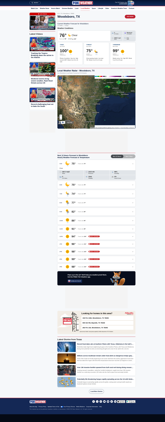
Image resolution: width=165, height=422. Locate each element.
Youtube (104, 401)
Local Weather (85, 8)
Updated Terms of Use (53, 406)
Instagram (101, 401)
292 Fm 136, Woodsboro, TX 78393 (95, 328)
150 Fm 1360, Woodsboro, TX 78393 (95, 318)
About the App (33, 406)
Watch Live (34, 8)
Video (107, 8)
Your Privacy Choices (69, 406)
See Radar (130, 16)
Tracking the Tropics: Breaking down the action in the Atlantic (42, 55)
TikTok (111, 401)
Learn (77, 8)
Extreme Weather (67, 8)
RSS (115, 401)
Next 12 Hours (117, 156)
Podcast (131, 8)
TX (61, 13)
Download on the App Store (121, 401)
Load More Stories (96, 391)
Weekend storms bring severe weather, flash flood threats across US (42, 81)
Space (94, 8)
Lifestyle (100, 8)
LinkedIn (108, 401)
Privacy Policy (42, 406)
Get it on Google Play (130, 401)
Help (100, 406)
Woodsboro (66, 13)
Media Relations (80, 406)
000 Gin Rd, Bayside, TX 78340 (93, 323)
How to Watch (55, 8)
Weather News (44, 8)
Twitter (97, 401)
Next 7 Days (129, 156)
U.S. (58, 13)
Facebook (93, 401)
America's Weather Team (119, 8)
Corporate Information (92, 406)
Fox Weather (82, 3)
